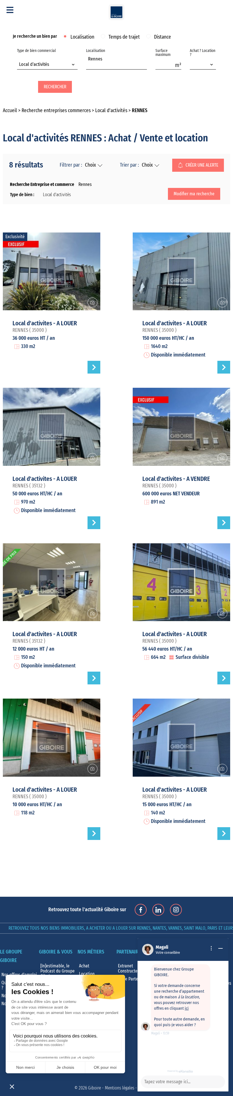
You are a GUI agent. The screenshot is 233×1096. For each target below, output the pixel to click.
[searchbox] (89, 65)
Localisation (82, 37)
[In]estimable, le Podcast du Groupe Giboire (57, 971)
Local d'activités (111, 110)
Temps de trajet (124, 37)
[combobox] (47, 65)
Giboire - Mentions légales (111, 1088)
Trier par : (129, 165)
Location (87, 974)
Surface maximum (162, 53)
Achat (84, 966)
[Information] (211, 948)
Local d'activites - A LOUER (45, 323)
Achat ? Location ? (202, 53)
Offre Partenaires (133, 979)
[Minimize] (220, 948)
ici (187, 1008)
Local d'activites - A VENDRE (176, 479)
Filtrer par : (71, 165)
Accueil (10, 110)
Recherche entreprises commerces (56, 110)
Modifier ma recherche (194, 194)
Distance (162, 37)
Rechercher (55, 87)
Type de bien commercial (36, 58)
